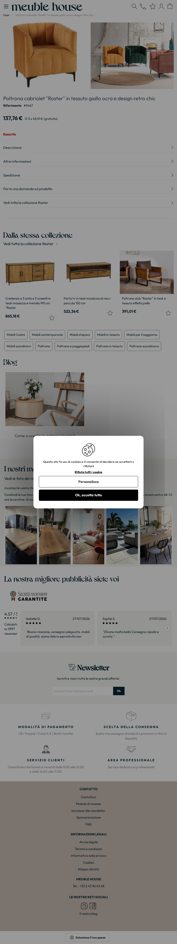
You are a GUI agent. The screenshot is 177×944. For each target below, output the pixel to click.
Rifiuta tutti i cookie (88, 472)
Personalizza (88, 481)
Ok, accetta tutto (88, 495)
